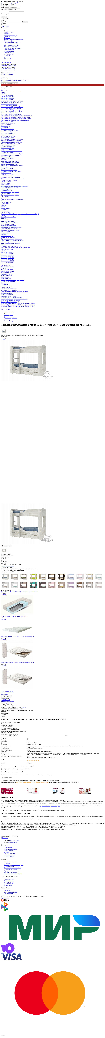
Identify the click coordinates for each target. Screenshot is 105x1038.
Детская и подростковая (7, 174)
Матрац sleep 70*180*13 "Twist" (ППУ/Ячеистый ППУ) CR (17, 662)
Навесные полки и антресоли (9, 170)
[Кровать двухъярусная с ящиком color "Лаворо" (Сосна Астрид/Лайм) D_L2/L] (33, 580)
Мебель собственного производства (11, 90)
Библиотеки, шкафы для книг (9, 164)
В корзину (3, 594)
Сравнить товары (5, 79)
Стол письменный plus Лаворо (9, 112)
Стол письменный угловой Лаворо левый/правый (15, 120)
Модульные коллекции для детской (10, 177)
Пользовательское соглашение (12, 42)
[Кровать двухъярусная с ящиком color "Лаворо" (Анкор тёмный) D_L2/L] (42, 589)
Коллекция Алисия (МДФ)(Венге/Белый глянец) (14, 299)
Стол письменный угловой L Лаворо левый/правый (15, 117)
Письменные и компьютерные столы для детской (14, 186)
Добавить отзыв (9, 566)
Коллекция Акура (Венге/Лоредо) (10, 300)
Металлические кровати (7, 266)
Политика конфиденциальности (13, 48)
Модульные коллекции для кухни (10, 195)
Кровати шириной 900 (7, 253)
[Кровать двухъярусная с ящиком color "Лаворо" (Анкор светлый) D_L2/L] (61, 589)
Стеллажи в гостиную (7, 168)
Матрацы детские (5, 184)
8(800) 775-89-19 (5, 700)
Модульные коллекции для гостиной (11, 171)
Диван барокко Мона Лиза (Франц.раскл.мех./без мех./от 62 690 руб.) (20, 214)
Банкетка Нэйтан (5, 220)
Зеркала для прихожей (7, 241)
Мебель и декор (8, 315)
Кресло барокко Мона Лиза (8, 217)
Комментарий (4, 14)
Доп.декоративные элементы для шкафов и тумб (14, 291)
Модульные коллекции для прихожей (11, 239)
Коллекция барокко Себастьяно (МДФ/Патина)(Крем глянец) (18, 306)
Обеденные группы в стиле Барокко (11, 140)
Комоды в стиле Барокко (7, 158)
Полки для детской (6, 189)
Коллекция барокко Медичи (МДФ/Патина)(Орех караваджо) (18, 305)
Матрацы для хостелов (7, 294)
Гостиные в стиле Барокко (8, 136)
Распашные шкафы (6, 124)
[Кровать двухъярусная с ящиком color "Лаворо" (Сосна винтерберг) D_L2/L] (28, 543)
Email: (3, 20)
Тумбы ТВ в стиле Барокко (8, 149)
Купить (3, 339)
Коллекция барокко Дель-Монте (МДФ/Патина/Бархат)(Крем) (18, 303)
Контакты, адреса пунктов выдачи (13, 39)
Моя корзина (7, 890)
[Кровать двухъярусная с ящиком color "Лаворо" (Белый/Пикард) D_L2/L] (89, 580)
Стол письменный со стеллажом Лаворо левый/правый (16, 115)
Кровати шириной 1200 (7, 96)
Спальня (3, 244)
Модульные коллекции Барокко (9, 130)
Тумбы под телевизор (7, 167)
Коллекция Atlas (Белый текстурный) (11, 297)
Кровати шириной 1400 (7, 256)
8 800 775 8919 (5, 26)
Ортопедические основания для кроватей (12, 280)
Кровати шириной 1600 (7, 98)
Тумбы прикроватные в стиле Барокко (11, 151)
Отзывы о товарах (9, 856)
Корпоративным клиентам (11, 45)
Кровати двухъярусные (7, 95)
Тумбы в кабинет (5, 233)
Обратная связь (5, 898)
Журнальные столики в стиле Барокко (11, 142)
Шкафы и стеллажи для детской (9, 187)
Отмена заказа (8, 55)
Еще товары (4, 307)
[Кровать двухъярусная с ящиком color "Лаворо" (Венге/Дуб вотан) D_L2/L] (52, 580)
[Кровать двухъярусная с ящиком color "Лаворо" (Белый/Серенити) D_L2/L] (70, 580)
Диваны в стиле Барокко (7, 148)
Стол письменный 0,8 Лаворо (9, 104)
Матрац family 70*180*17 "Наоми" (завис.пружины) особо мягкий (19, 591)
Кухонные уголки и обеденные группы (12, 101)
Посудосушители (5, 208)
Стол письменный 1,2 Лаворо (9, 105)
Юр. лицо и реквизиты (10, 46)
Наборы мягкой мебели (7, 224)
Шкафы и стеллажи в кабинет (9, 228)
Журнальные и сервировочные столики (12, 165)
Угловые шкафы (5, 126)
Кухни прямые (5, 196)
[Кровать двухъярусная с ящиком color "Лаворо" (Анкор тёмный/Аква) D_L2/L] (33, 589)
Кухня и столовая (5, 193)
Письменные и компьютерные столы (11, 102)
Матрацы (3, 268)
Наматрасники (5, 277)
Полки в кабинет (5, 231)
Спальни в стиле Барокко (8, 133)
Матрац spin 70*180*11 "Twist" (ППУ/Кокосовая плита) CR (17, 636)
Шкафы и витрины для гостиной (10, 162)
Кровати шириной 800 (7, 99)
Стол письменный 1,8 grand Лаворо (11, 108)
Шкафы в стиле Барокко (7, 152)
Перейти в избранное (7, 74)
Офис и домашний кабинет (8, 225)
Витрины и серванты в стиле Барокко (11, 155)
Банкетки (3, 218)
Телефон (3, 6)
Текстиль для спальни (7, 275)
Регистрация (7, 62)
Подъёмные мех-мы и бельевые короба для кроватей (15, 247)
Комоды (3, 92)
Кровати (3, 93)
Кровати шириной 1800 (7, 259)
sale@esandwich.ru (13, 842)
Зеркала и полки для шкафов (9, 290)
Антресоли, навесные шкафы (9, 288)
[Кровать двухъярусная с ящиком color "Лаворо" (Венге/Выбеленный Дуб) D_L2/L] (61, 580)
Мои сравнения (8, 893)
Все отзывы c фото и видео (8, 68)
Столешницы (4, 209)
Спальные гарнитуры (7, 249)
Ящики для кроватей (6, 190)
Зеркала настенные (6, 272)
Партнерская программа (10, 43)
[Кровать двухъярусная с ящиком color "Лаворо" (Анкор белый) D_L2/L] (98, 589)
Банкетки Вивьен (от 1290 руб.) (9, 222)
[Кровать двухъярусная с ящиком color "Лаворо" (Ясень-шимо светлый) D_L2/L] (14, 580)
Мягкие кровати (5, 265)
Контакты (6, 33)
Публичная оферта (9, 41)
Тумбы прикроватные (7, 121)
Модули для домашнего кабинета (10, 230)
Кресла (3, 215)
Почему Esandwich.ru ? (10, 36)
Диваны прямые (5, 212)
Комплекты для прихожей (8, 237)
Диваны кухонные (6, 202)
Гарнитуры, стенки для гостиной (10, 161)
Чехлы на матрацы (6, 278)
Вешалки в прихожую (7, 236)
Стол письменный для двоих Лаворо (11, 114)
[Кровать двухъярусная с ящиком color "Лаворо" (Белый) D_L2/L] (14, 589)
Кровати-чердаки (5, 183)
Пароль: (3, 21)
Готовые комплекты (6, 176)
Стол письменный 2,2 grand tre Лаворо (11, 111)
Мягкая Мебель (5, 211)
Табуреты (3, 205)
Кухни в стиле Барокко (7, 134)
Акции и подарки (9, 32)
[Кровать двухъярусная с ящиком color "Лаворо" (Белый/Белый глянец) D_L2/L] (98, 580)
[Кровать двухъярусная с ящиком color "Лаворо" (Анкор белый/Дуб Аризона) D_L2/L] (80, 589)
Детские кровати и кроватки (9, 180)
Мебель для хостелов (6, 293)
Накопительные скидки (10, 35)
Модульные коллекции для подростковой (12, 178)
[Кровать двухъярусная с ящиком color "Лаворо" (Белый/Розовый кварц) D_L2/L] (80, 580)
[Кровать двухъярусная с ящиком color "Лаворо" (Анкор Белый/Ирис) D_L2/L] (70, 589)
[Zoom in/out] (4, 1035)
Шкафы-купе (4, 127)
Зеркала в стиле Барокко (7, 137)
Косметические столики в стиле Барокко (12, 154)
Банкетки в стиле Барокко (8, 145)
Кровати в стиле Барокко (8, 132)
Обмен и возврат (8, 54)
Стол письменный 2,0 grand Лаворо (11, 110)
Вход (2, 62)
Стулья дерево (5, 203)
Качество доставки (9, 51)
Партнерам (7, 38)
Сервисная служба (9, 49)
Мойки (3, 206)
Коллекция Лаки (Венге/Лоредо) (10, 302)
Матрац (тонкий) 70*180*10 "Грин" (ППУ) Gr (13, 616)
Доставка (6, 852)
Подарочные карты (6, 309)
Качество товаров (9, 52)
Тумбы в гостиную (6, 173)
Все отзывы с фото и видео (8, 65)
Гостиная (3, 159)
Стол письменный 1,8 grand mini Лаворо (12, 107)
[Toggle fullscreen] (3, 1035)
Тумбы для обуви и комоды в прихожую (12, 240)
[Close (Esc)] (1, 1035)
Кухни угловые (5, 198)
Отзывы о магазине (9, 855)
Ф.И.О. (3, 7)
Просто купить (8, 847)
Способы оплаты (8, 850)
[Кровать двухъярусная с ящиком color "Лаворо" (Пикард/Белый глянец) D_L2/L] (42, 580)
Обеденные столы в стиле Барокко (10, 143)
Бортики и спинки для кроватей (10, 192)
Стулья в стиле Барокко (7, 156)
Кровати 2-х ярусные (6, 181)
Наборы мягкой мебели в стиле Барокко (12, 139)
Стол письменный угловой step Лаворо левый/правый (16, 118)
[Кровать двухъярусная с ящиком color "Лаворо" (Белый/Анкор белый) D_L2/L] (5, 589)
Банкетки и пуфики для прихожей (10, 243)
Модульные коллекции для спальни (11, 246)
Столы (2, 200)
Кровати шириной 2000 (7, 261)
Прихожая (3, 234)
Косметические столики (7, 271)
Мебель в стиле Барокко (7, 129)
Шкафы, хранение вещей (8, 123)
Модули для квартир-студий (8, 296)
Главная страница (9, 312)
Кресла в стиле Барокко (7, 146)
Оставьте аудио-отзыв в (7, 701)
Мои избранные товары (10, 892)
